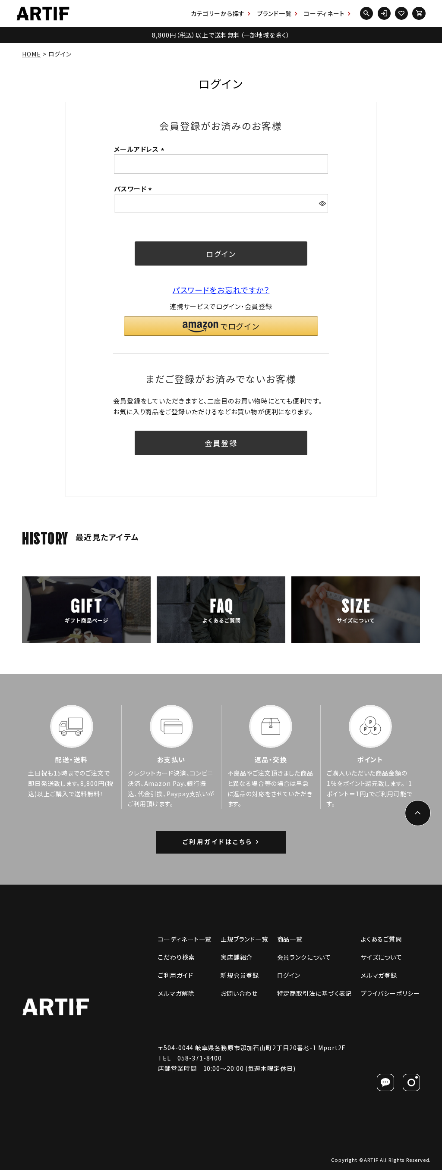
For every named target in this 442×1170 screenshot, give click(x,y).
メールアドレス (140, 148)
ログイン (289, 975)
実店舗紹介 (237, 957)
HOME (31, 54)
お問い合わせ (239, 993)
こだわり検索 (176, 957)
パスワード (134, 188)
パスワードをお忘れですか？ (221, 289)
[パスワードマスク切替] (322, 203)
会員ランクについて (304, 957)
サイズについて (381, 957)
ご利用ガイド (175, 975)
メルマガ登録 (379, 975)
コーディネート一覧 (185, 939)
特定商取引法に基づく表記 (314, 993)
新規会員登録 (240, 975)
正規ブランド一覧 (244, 939)
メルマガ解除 (176, 993)
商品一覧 (290, 939)
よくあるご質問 (381, 939)
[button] (221, 326)
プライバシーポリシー (390, 993)
